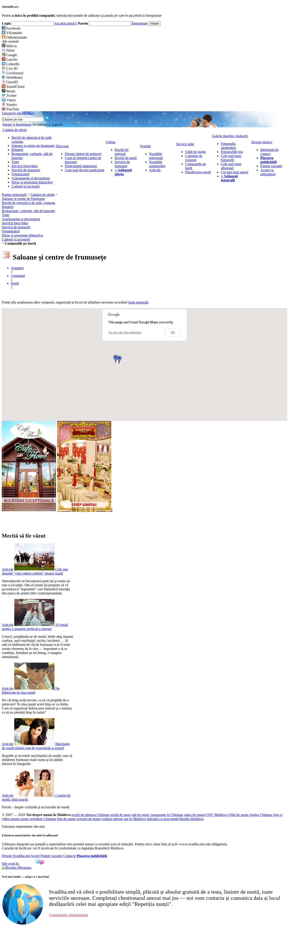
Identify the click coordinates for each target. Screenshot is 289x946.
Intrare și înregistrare (17, 124)
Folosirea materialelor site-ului (23, 826)
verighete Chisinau (42, 819)
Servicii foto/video (25, 166)
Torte (15, 162)
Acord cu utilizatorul (267, 172)
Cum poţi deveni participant (84, 170)
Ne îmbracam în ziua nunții (31, 690)
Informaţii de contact (269, 152)
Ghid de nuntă (195, 152)
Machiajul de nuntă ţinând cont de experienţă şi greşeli (36, 746)
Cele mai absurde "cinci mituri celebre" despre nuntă (35, 571)
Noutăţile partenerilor (157, 164)
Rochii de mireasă (121, 152)
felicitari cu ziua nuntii (162, 819)
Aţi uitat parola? (65, 23)
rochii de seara (120, 815)
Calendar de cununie (193, 158)
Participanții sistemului (81, 166)
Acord (35, 856)
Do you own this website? (125, 332)
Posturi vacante (271, 166)
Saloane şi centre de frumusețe (33, 146)
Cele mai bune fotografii (231, 158)
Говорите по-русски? (18, 113)
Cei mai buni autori (234, 172)
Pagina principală (14, 195)
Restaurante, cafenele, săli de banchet (28, 211)
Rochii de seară (126, 158)
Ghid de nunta (238, 815)
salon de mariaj (194, 815)
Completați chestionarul (68, 915)
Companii (18, 276)
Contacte (69, 856)
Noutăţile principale (156, 156)
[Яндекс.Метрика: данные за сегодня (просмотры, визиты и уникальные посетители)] (16, 868)
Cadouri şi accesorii (26, 186)
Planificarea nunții (198, 172)
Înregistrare (140, 23)
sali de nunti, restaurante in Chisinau (157, 815)
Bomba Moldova (191, 819)
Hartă (15, 283)
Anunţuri (17, 268)
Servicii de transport (26, 170)
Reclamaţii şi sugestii (47, 124)
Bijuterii (17, 150)
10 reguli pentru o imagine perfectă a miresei (35, 627)
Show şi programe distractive (32, 182)
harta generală (138, 302)
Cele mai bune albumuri (231, 166)
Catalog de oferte (42, 195)
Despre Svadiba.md (16, 856)
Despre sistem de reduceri (83, 154)
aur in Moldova (135, 819)
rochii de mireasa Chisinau (90, 815)
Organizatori (20, 174)
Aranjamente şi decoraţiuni (31, 178)
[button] (119, 360)
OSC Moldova (216, 815)
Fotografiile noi (232, 152)
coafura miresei (112, 819)
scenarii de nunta (88, 819)
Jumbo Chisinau (261, 815)
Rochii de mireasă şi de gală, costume (28, 203)
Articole (155, 170)
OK (173, 332)
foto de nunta (66, 819)
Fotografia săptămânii (228, 146)
